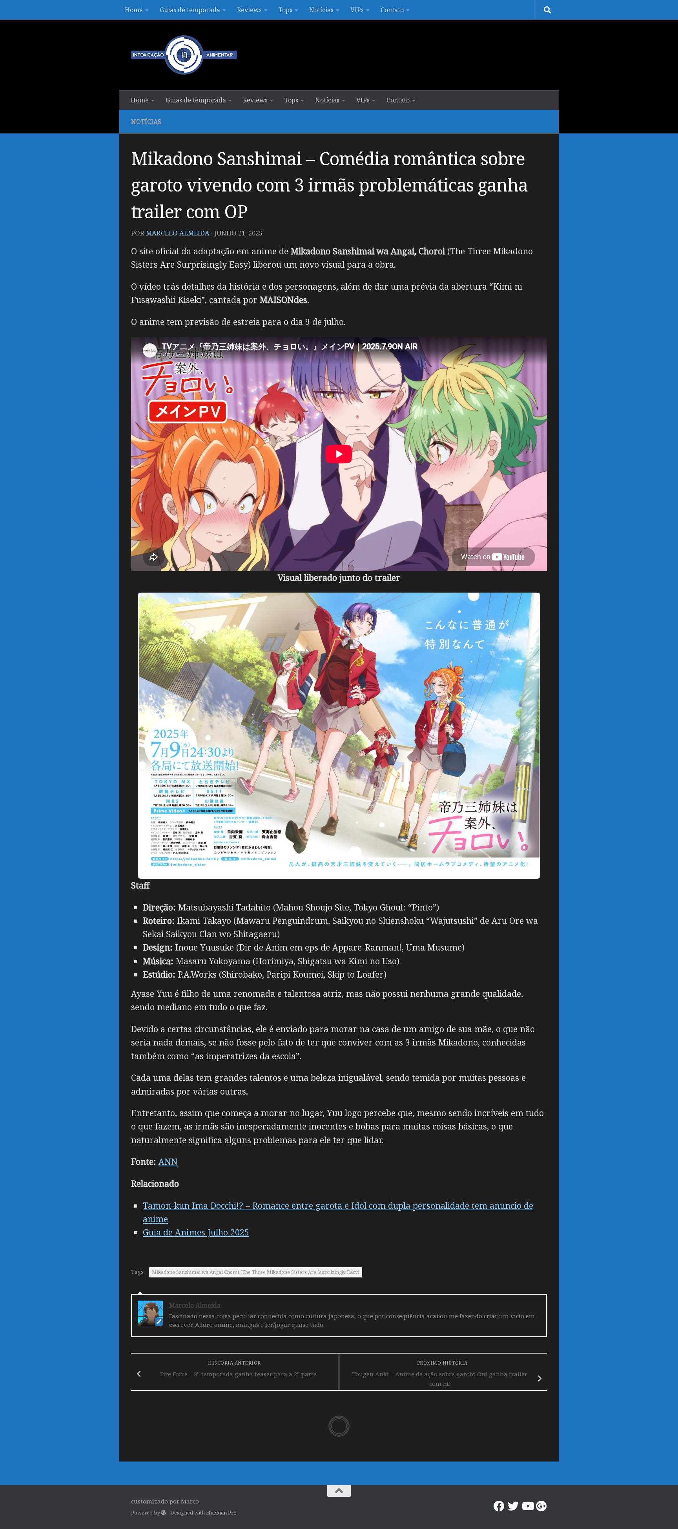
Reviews (249, 9)
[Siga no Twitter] (513, 1506)
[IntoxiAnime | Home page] (184, 55)
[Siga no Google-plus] (541, 1506)
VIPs (357, 9)
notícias (146, 121)
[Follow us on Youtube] (527, 1506)
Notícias (321, 9)
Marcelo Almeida (178, 232)
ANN (168, 1161)
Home (134, 9)
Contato (392, 9)
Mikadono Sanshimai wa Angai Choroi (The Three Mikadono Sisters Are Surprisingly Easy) (255, 1272)
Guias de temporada (190, 9)
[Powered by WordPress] (163, 1512)
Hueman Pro (221, 1512)
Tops (285, 9)
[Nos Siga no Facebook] (499, 1506)
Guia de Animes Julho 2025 (196, 1232)
